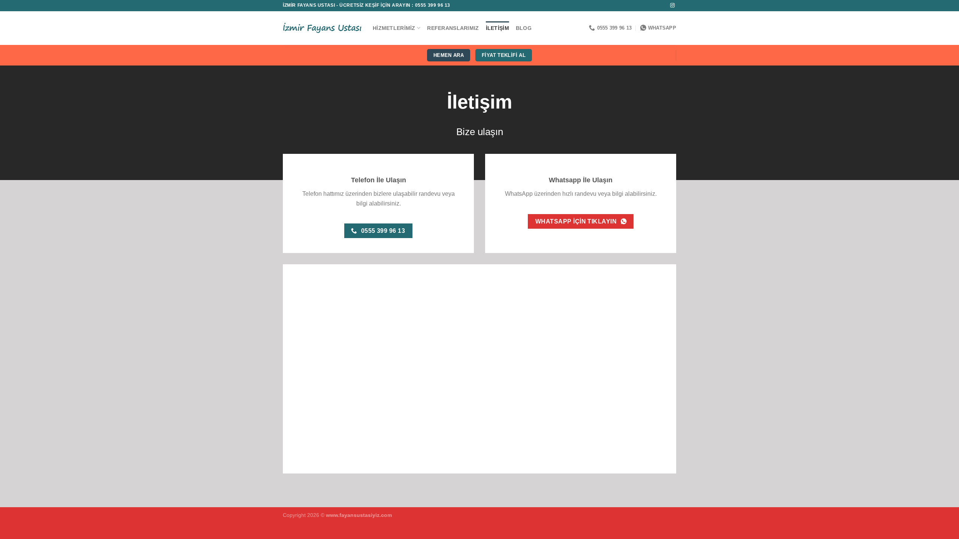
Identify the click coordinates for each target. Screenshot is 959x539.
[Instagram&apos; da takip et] (672, 5)
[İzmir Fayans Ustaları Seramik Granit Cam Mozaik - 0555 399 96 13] (322, 28)
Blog (524, 28)
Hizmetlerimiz (394, 28)
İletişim (497, 28)
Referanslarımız (453, 28)
